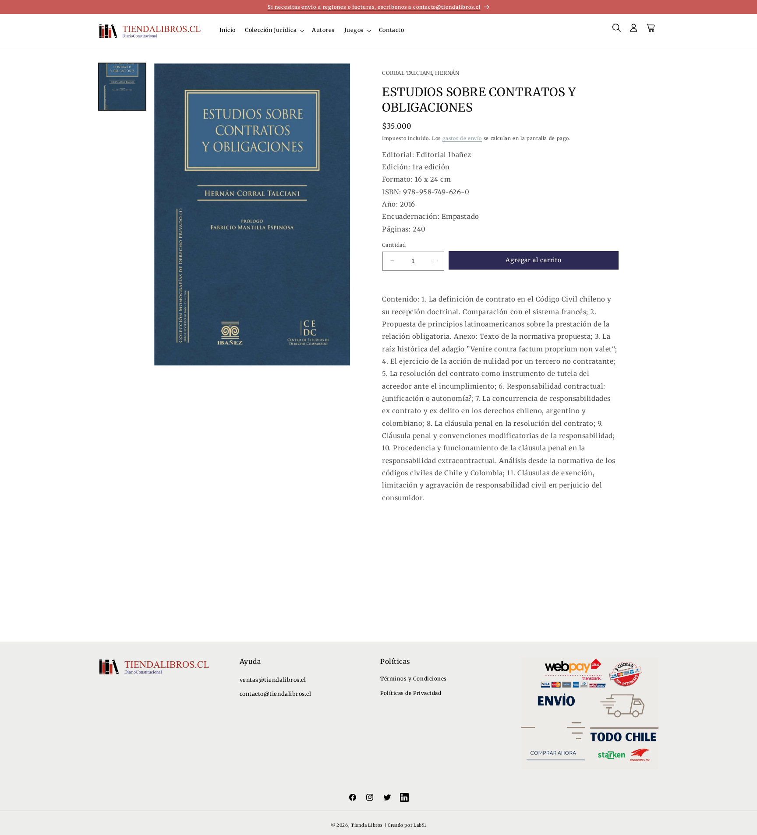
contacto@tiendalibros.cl (275, 694)
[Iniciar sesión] (634, 30)
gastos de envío (462, 138)
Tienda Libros (367, 825)
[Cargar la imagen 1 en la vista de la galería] (122, 86)
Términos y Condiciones (413, 678)
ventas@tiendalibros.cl (273, 680)
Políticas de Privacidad (410, 693)
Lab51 (420, 825)
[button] (274, 30)
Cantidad (394, 245)
